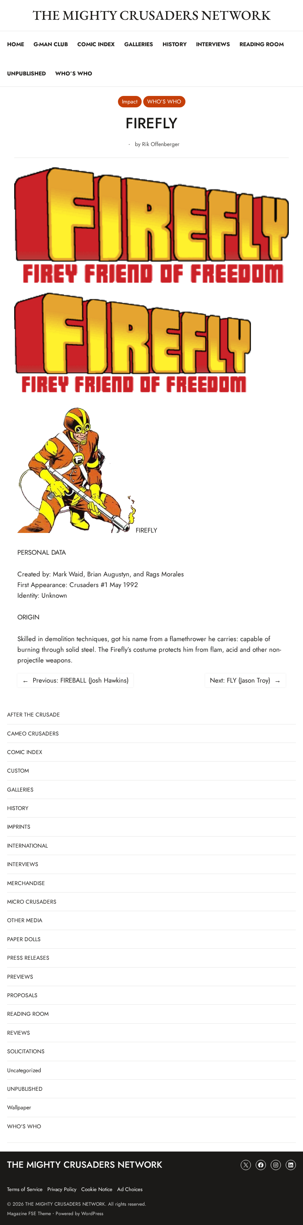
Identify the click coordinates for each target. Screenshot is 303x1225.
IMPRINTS (18, 827)
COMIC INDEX (24, 752)
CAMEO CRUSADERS (33, 733)
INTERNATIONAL (27, 846)
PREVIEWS (20, 977)
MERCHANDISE (26, 883)
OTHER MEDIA (24, 920)
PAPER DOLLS (24, 939)
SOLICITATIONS (26, 1051)
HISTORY (17, 808)
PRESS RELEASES (28, 958)
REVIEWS (18, 1033)
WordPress (92, 1213)
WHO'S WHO (24, 1126)
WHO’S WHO (164, 101)
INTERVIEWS (22, 864)
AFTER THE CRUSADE (33, 714)
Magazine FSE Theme (29, 1213)
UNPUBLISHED (25, 1089)
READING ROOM (28, 1014)
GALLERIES (20, 790)
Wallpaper (19, 1107)
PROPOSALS (22, 995)
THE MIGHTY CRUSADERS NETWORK (151, 15)
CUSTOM (18, 771)
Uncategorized (24, 1070)
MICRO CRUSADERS (31, 902)
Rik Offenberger (161, 144)
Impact (129, 101)
